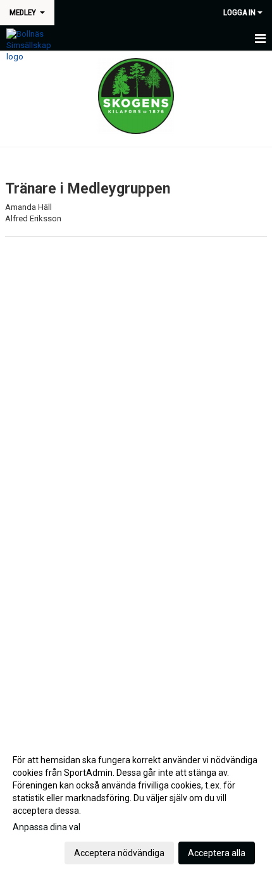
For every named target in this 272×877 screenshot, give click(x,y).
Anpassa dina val (46, 827)
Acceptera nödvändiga (119, 853)
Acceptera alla (216, 853)
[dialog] (136, 806)
